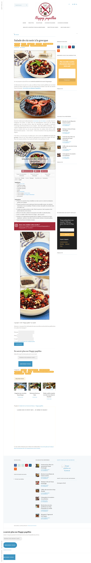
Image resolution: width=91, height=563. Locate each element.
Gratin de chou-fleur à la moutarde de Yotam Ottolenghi (68, 138)
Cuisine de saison (50, 22)
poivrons (38, 43)
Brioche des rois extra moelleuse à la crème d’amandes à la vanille (46, 506)
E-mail (16, 339)
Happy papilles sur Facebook (66, 460)
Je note (45, 171)
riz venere (43, 121)
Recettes (31, 22)
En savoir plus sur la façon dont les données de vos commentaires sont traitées (34, 447)
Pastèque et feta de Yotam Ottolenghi (68, 129)
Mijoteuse (39, 22)
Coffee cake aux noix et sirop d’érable (69, 147)
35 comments (65, 125)
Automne (23, 369)
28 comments (44, 518)
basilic (23, 43)
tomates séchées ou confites (38, 45)
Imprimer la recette (28, 171)
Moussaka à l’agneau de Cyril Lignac (47, 515)
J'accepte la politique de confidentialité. (25, 341)
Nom (15, 335)
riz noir (17, 45)
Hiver (61, 246)
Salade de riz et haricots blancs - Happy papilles (31, 406)
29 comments (44, 511)
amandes (17, 43)
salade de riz (25, 45)
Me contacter (1, 544)
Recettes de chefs (53, 27)
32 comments (65, 158)
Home (24, 22)
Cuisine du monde (63, 22)
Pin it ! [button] (37, 171)
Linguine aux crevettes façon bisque (20, 394)
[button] (32, 165)
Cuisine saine (18, 371)
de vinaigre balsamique (29, 194)
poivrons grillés (48, 43)
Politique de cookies (1, 556)
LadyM (23, 47)
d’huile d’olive (27, 193)
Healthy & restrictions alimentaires (34, 27)
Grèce (29, 371)
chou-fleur (31, 43)
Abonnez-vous (25, 364)
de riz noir (22, 183)
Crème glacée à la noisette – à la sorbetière (69, 154)
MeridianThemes (32, 525)
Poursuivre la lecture (6, 550)
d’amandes (21, 191)
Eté (25, 371)
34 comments (65, 150)
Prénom (16, 332)
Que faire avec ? (65, 27)
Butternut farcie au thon (35, 394)
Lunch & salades (19, 373)
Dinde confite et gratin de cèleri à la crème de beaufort (49, 395)
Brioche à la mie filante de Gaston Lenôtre (69, 122)
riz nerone (36, 121)
